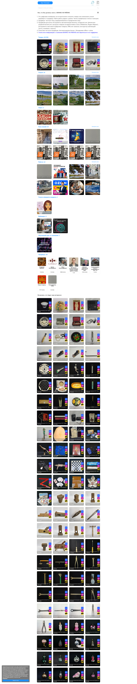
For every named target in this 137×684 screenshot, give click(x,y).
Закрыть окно (16, 680)
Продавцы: (43, 254)
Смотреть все (95, 37)
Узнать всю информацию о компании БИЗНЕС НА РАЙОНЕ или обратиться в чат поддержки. (68, 32)
